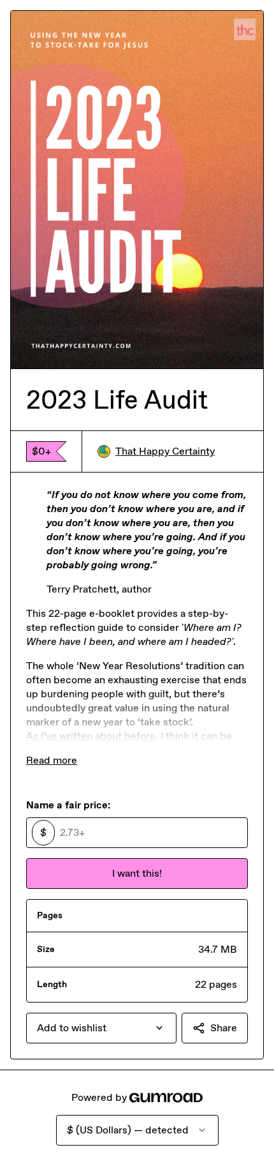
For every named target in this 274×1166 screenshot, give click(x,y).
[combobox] (101, 1028)
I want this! (137, 873)
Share (223, 1028)
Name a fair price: (68, 805)
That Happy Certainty (165, 451)
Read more (51, 760)
